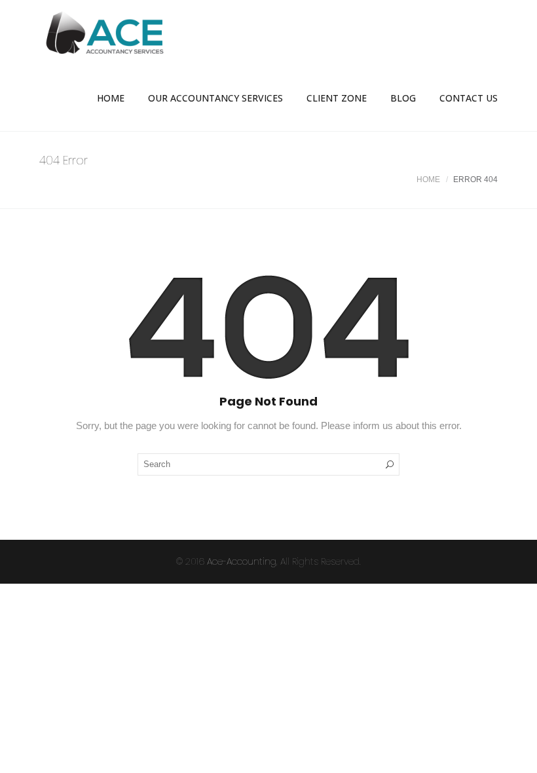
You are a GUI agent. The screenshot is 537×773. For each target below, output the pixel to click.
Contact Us (468, 98)
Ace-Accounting (241, 561)
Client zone (336, 98)
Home (110, 98)
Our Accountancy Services (215, 98)
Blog (403, 98)
